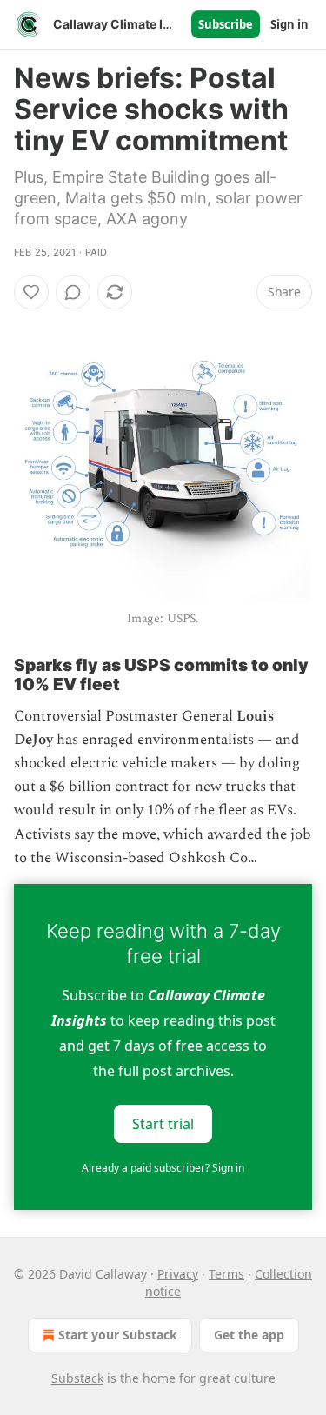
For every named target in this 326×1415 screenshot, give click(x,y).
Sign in (289, 24)
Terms (226, 1274)
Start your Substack (117, 1334)
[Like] (31, 292)
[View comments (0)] (73, 292)
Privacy (177, 1274)
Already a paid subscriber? (163, 1167)
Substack (77, 1378)
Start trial (163, 1123)
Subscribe (225, 24)
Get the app (249, 1334)
